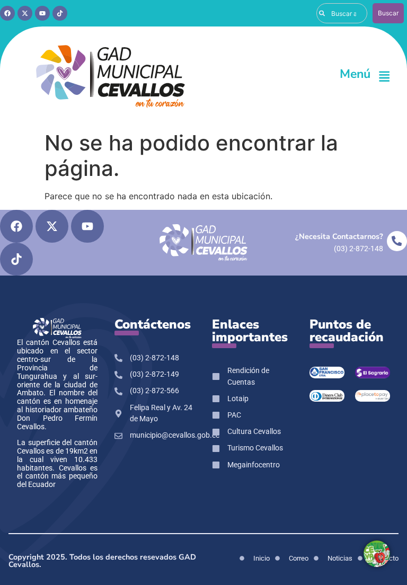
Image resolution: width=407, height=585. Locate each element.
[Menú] (384, 76)
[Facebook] (7, 13)
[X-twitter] (24, 13)
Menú (355, 74)
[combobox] (341, 13)
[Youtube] (42, 13)
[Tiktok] (59, 13)
